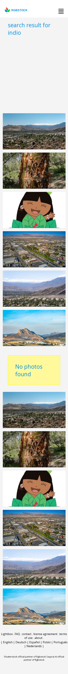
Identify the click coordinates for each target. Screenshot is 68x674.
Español (34, 642)
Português (60, 642)
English (8, 642)
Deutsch (21, 642)
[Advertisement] (34, 74)
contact (26, 634)
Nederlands (34, 646)
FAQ (17, 634)
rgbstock (19, 10)
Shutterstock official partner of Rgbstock (25, 656)
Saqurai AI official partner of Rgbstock (44, 658)
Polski (47, 642)
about (38, 638)
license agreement (45, 634)
